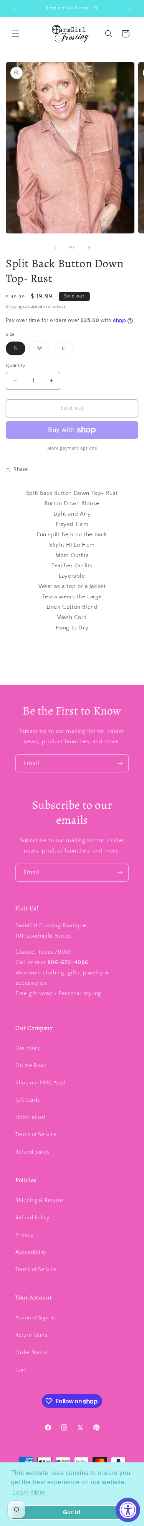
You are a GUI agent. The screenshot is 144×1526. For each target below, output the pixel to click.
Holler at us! (30, 1117)
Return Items (31, 1335)
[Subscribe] (119, 763)
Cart (20, 1370)
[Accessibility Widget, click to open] (128, 1510)
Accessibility (30, 1252)
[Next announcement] (129, 8)
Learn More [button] (29, 1492)
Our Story (27, 1048)
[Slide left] (55, 247)
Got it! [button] (72, 1512)
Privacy (24, 1235)
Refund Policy (32, 1218)
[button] (15, 33)
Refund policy (32, 1152)
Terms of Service (36, 1135)
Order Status (31, 1353)
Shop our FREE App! (40, 1083)
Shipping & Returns (39, 1200)
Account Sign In (35, 1318)
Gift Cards (27, 1100)
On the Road (31, 1066)
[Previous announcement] (14, 8)
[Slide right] (89, 247)
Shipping (14, 307)
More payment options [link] (72, 448)
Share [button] (20, 470)
